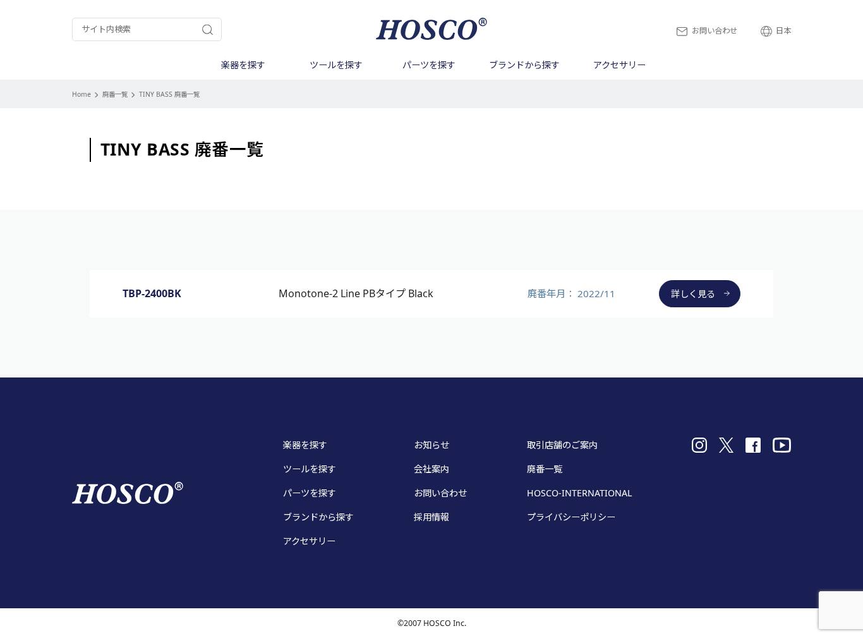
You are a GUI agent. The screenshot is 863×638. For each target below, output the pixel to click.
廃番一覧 (115, 94)
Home (81, 94)
